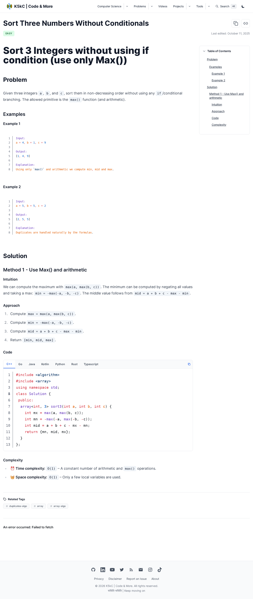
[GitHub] (93, 569)
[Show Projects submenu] (189, 6)
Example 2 (218, 80)
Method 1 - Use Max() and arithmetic (226, 95)
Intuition (217, 104)
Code (215, 118)
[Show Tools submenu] (209, 6)
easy (9, 33)
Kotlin (45, 364)
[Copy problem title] (236, 23)
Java (32, 364)
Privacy (99, 578)
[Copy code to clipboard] (187, 135)
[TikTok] (159, 569)
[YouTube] (112, 569)
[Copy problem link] (246, 23)
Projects (178, 6)
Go (20, 364)
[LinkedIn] (102, 569)
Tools (199, 6)
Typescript (91, 364)
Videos (162, 6)
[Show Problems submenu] (151, 6)
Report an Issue (136, 578)
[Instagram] (150, 569)
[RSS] (131, 569)
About (155, 578)
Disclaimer (115, 578)
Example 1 (218, 73)
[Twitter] (121, 569)
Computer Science (109, 6)
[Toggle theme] (243, 6)
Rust (74, 364)
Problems (140, 6)
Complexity (219, 124)
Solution (212, 87)
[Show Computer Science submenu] (127, 6)
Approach (218, 111)
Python (60, 364)
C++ (9, 364)
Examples (215, 67)
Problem (212, 59)
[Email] (140, 569)
